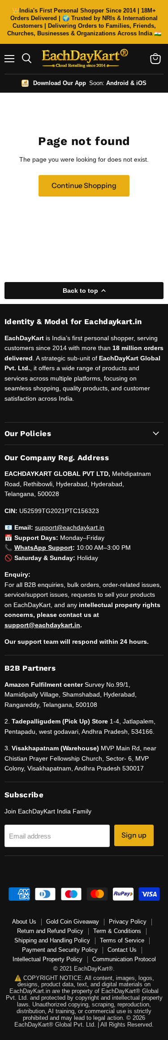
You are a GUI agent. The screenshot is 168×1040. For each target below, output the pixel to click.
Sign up (133, 835)
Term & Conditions (117, 931)
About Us (24, 921)
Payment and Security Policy (60, 949)
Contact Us (122, 949)
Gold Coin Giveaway (72, 921)
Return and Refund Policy (50, 931)
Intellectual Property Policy (47, 959)
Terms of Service (122, 940)
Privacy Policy (127, 921)
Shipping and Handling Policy (52, 940)
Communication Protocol (124, 959)
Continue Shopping (84, 185)
